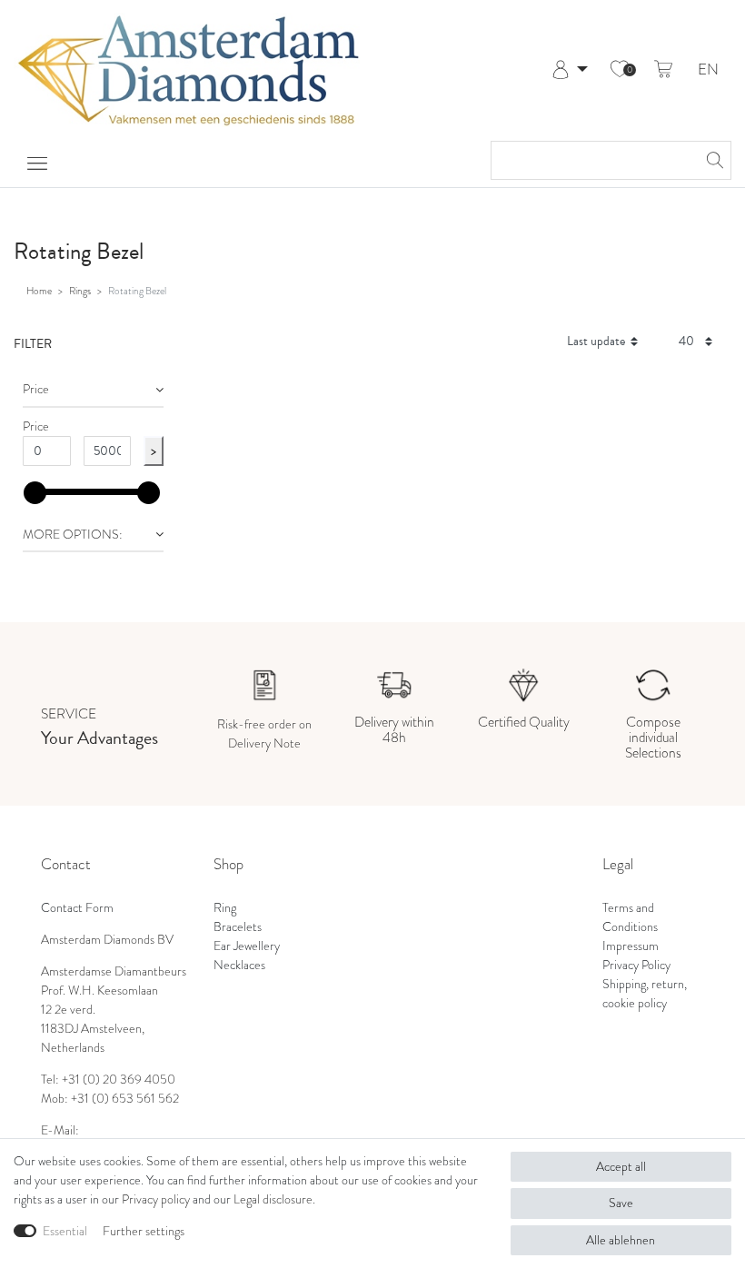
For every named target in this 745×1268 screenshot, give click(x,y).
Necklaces (239, 965)
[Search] (712, 160)
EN (708, 70)
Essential (65, 1231)
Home (39, 290)
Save (621, 1203)
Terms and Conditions (630, 917)
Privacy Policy (636, 965)
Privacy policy (156, 1199)
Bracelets (238, 927)
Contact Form (77, 907)
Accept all (621, 1166)
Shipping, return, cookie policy (644, 994)
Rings (80, 290)
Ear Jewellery (247, 946)
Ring (225, 907)
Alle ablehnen (620, 1240)
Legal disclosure (273, 1199)
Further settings (143, 1231)
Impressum (630, 946)
